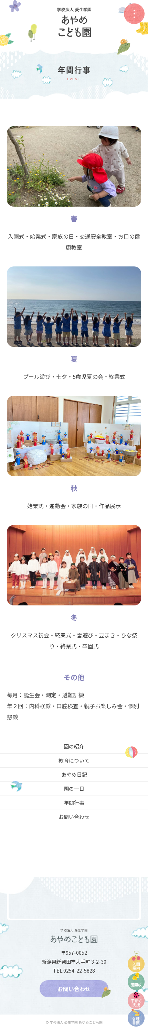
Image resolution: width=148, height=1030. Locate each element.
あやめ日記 (74, 774)
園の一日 (74, 788)
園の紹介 (74, 746)
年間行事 (74, 802)
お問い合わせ (74, 816)
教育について (74, 760)
